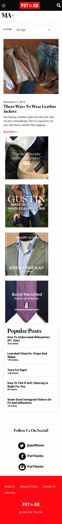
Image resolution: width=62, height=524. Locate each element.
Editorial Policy (29, 486)
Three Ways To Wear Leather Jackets (29, 109)
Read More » (10, 131)
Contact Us (49, 486)
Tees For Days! (17, 370)
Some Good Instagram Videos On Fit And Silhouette (29, 401)
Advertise (9, 492)
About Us (9, 486)
